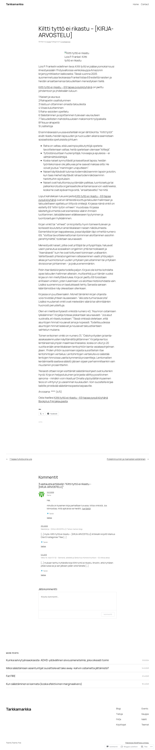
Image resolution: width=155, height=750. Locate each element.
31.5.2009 (44, 526)
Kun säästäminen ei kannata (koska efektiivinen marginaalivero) (44, 683)
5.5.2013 (44, 555)
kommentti (108, 614)
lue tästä (86, 508)
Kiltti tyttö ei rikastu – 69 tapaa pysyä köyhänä (65, 87)
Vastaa (49, 518)
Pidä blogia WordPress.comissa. (137, 743)
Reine (49, 495)
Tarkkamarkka (14, 4)
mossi (48, 42)
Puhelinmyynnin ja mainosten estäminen (126, 459)
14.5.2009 (50, 492)
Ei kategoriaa (65, 42)
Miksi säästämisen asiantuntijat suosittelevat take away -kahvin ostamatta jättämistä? (57, 668)
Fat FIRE (10, 676)
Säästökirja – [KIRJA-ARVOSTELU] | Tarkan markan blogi (61, 529)
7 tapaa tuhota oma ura (21, 459)
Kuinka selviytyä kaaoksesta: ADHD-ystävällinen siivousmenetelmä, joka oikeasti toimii (57, 660)
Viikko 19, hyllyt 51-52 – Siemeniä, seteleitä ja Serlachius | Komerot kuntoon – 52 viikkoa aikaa (75, 557)
